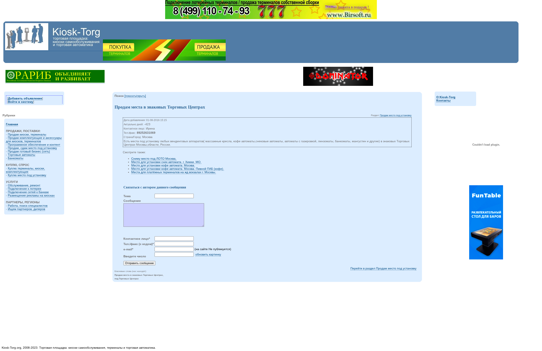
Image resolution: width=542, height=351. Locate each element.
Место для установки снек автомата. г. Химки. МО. (166, 162)
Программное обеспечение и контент (34, 144)
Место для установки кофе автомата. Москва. (163, 165)
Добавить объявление (25, 98)
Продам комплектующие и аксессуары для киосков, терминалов (34, 139)
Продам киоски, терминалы (27, 134)
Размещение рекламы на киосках (31, 195)
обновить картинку (208, 254)
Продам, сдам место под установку (32, 148)
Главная (12, 124)
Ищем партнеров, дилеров (26, 209)
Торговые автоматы (21, 154)
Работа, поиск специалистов (27, 205)
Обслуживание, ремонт (24, 185)
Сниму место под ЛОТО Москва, (153, 158)
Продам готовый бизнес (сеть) (29, 151)
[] (135, 96)
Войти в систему (20, 101)
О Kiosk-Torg (445, 97)
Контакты (443, 100)
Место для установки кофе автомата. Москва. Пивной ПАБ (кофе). (177, 168)
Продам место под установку (396, 115)
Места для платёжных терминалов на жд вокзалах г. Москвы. (173, 172)
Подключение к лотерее (24, 188)
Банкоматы (15, 158)
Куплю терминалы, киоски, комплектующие (25, 170)
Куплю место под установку (27, 175)
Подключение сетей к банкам (28, 192)
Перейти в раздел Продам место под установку (383, 268)
